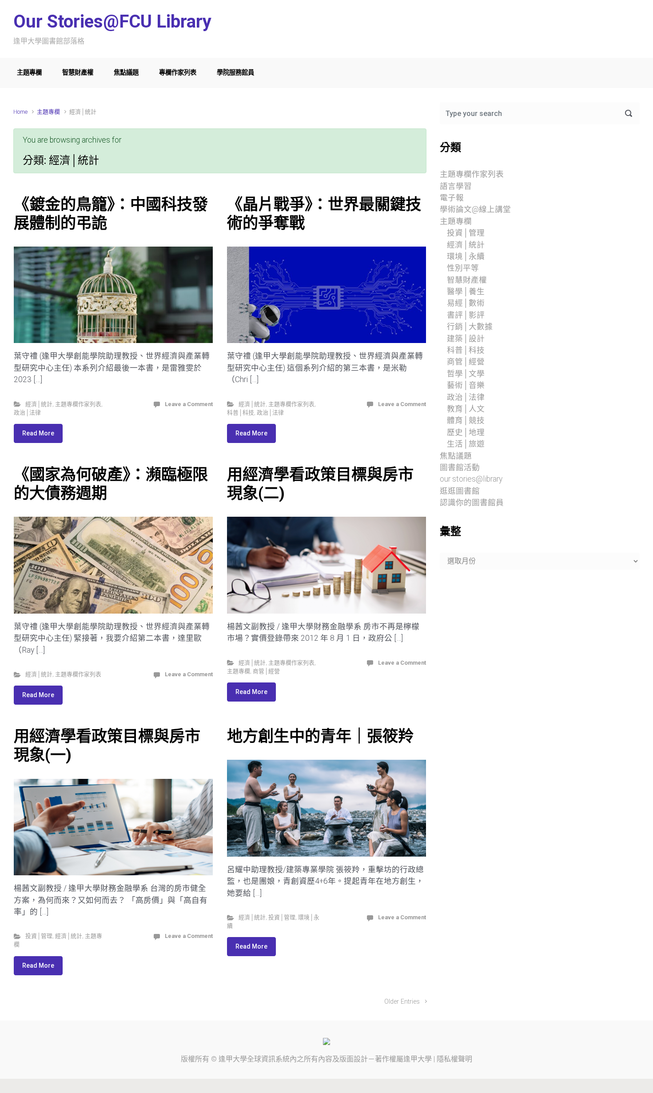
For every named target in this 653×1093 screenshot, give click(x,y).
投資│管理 (38, 936)
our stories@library (471, 479)
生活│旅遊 (466, 443)
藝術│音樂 (466, 385)
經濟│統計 (38, 404)
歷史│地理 (466, 432)
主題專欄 (29, 72)
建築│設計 (466, 338)
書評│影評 (466, 315)
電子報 (452, 197)
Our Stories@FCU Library (112, 21)
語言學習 (456, 186)
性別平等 (463, 267)
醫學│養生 (466, 291)
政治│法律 (27, 412)
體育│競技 (466, 420)
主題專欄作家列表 (78, 404)
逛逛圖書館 (460, 491)
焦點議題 (126, 72)
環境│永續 (466, 256)
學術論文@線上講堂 (475, 209)
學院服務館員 (235, 72)
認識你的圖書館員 (472, 502)
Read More (38, 433)
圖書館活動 (460, 467)
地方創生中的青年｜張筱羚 (320, 736)
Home (20, 111)
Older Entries (402, 1001)
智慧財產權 (77, 72)
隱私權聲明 (454, 1059)
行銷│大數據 (470, 326)
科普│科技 (240, 412)
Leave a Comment (189, 404)
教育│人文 (466, 408)
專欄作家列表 (177, 72)
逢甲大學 (233, 1059)
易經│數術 (466, 303)
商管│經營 (266, 671)
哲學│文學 (466, 373)
